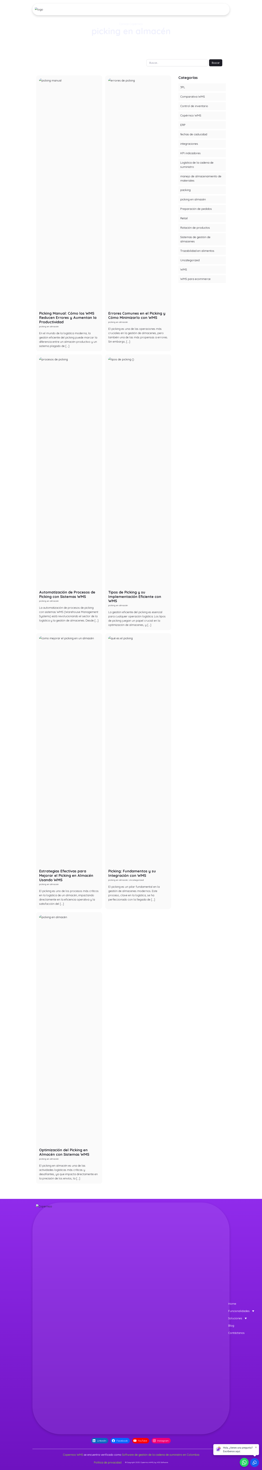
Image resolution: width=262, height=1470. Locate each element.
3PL (182, 87)
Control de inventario (194, 106)
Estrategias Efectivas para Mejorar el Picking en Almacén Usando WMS (66, 875)
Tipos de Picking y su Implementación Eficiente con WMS (134, 596)
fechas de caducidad (193, 134)
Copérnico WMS (190, 115)
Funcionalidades (239, 1311)
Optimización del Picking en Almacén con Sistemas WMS (64, 1152)
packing (185, 190)
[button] (109, 9)
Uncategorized (190, 260)
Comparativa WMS (192, 96)
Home (232, 1303)
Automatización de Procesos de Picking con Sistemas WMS (67, 594)
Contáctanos (236, 1333)
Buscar (216, 62)
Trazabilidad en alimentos (197, 251)
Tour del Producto (213, 9)
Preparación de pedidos (196, 209)
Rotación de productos (195, 227)
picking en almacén (193, 199)
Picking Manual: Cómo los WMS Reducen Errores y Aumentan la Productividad (67, 317)
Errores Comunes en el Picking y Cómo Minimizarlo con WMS (136, 315)
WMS (183, 269)
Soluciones (235, 1318)
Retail (184, 218)
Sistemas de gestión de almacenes (195, 239)
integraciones (189, 144)
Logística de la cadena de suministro (196, 165)
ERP (182, 125)
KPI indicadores (190, 153)
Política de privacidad (107, 1462)
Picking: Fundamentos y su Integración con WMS (132, 873)
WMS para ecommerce (195, 279)
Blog (231, 1325)
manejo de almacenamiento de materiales (200, 178)
